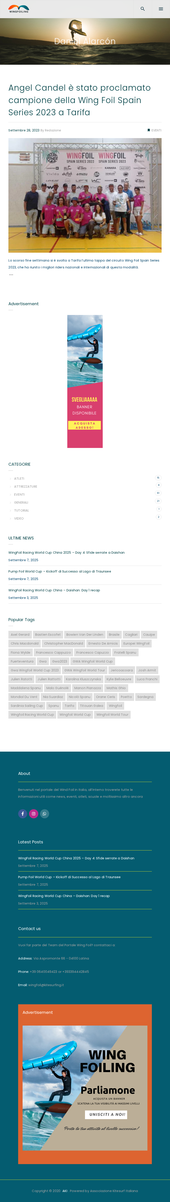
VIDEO (18, 518)
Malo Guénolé (57, 688)
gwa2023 (59, 661)
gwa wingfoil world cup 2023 (35, 670)
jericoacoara (122, 670)
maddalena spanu (26, 688)
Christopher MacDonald (63, 643)
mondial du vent (24, 697)
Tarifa (69, 706)
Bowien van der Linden (84, 634)
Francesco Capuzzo (92, 652)
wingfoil (115, 706)
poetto (126, 697)
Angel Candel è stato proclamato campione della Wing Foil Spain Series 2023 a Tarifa (79, 100)
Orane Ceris (105, 697)
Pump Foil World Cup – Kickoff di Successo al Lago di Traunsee (59, 571)
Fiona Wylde (21, 652)
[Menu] (161, 9)
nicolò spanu (79, 697)
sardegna (145, 697)
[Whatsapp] (44, 813)
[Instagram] (33, 813)
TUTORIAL (21, 510)
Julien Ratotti (21, 679)
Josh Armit (147, 670)
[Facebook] (22, 813)
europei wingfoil (136, 643)
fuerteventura (22, 661)
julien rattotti (49, 679)
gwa (42, 661)
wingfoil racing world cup (32, 714)
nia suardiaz (53, 697)
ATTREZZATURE (25, 486)
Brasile (114, 634)
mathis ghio (116, 688)
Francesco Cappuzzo (53, 652)
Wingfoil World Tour (112, 714)
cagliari (131, 634)
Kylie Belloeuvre (119, 679)
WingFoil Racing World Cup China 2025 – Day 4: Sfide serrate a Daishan (66, 552)
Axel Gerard (20, 634)
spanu (53, 706)
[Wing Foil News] (19, 9)
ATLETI (19, 478)
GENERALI (21, 502)
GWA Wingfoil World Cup (93, 661)
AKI (64, 1191)
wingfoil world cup (75, 714)
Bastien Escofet (48, 634)
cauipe (149, 634)
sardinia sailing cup (27, 706)
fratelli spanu (125, 652)
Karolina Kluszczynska (83, 679)
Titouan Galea (91, 706)
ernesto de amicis (103, 643)
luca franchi (147, 679)
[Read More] (11, 276)
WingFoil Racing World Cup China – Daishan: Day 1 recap (54, 590)
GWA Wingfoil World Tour (84, 670)
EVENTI (156, 130)
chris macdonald (25, 643)
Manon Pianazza (87, 688)
